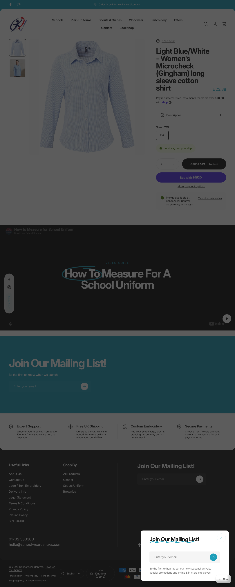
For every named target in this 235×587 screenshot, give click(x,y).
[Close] (221, 537)
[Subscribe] (213, 557)
